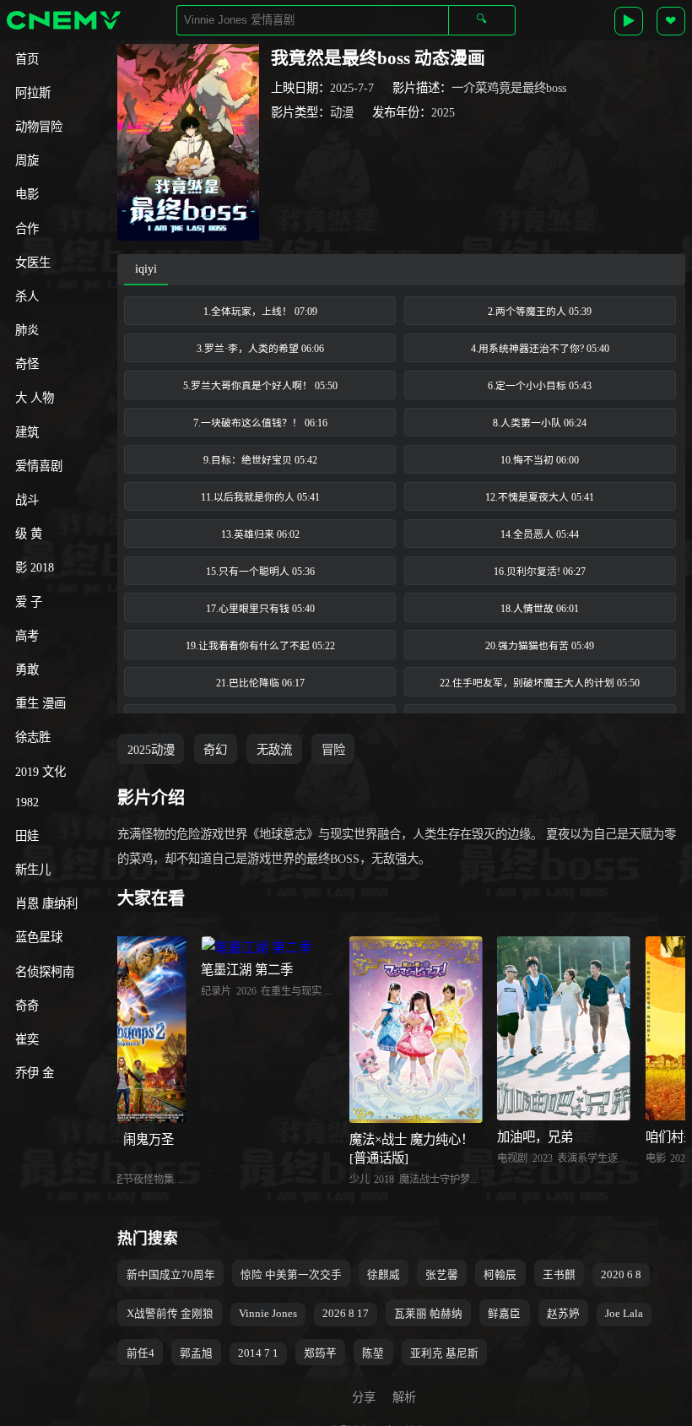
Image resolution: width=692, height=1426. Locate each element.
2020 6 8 (621, 1275)
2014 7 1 (258, 1353)
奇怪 (27, 364)
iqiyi (146, 268)
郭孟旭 (196, 1353)
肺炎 (27, 330)
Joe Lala (624, 1314)
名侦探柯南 (44, 972)
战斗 (27, 500)
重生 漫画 (40, 703)
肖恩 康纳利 (46, 903)
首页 (27, 59)
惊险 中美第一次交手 (291, 1275)
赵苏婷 (563, 1314)
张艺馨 (441, 1275)
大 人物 (34, 397)
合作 (27, 229)
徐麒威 (383, 1275)
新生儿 (33, 869)
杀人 (27, 296)
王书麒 (559, 1275)
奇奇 (27, 1005)
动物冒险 (38, 126)
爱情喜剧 (38, 466)
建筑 (27, 432)
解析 (404, 1397)
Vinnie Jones (268, 1314)
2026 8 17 (345, 1314)
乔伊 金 (34, 1073)
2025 (443, 112)
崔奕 (27, 1039)
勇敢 (27, 669)
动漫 (342, 112)
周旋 (27, 160)
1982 (27, 802)
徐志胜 (33, 737)
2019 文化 (40, 771)
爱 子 (28, 602)
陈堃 (373, 1353)
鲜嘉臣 (504, 1314)
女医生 (33, 262)
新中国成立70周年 (171, 1275)
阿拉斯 (33, 93)
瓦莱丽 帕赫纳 (428, 1314)
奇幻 (215, 749)
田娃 (27, 836)
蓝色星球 (38, 937)
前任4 (140, 1353)
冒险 (333, 749)
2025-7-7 (352, 88)
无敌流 (274, 749)
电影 (27, 194)
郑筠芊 (320, 1353)
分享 (364, 1397)
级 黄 (28, 533)
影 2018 (34, 567)
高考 (27, 636)
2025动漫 (151, 749)
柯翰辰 (500, 1275)
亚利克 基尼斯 (444, 1353)
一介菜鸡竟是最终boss (508, 88)
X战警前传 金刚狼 (170, 1314)
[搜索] (482, 20)
